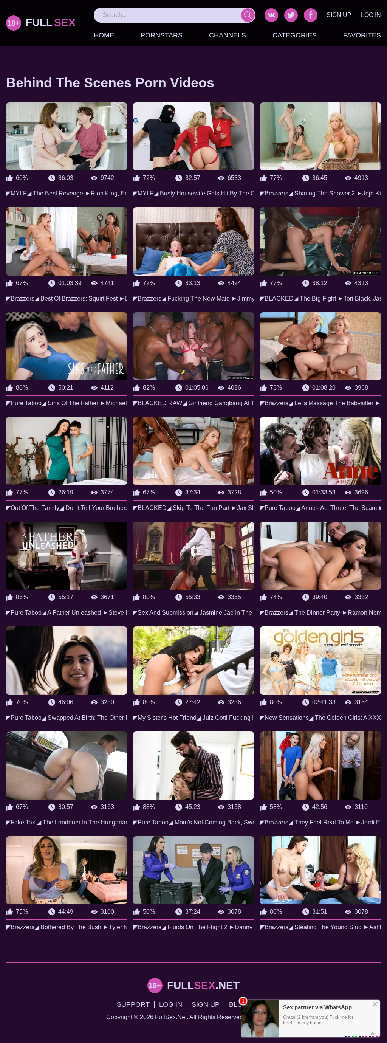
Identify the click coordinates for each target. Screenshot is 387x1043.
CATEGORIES (294, 35)
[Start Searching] (248, 15)
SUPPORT (133, 1004)
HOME (104, 35)
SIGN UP (339, 15)
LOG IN (371, 15)
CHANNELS (227, 35)
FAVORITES (362, 35)
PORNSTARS (162, 35)
